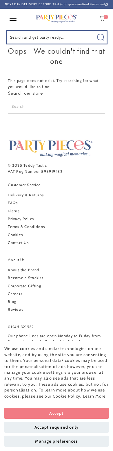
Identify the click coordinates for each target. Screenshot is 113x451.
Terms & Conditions (26, 226)
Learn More (94, 396)
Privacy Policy (21, 219)
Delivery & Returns (26, 195)
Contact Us (18, 242)
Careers (15, 294)
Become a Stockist (25, 278)
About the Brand (23, 270)
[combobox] (56, 37)
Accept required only (56, 427)
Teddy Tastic (35, 165)
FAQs (13, 203)
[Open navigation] (13, 18)
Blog (12, 301)
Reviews (15, 309)
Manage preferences (56, 441)
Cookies (15, 235)
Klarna (14, 211)
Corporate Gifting (24, 286)
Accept (56, 413)
